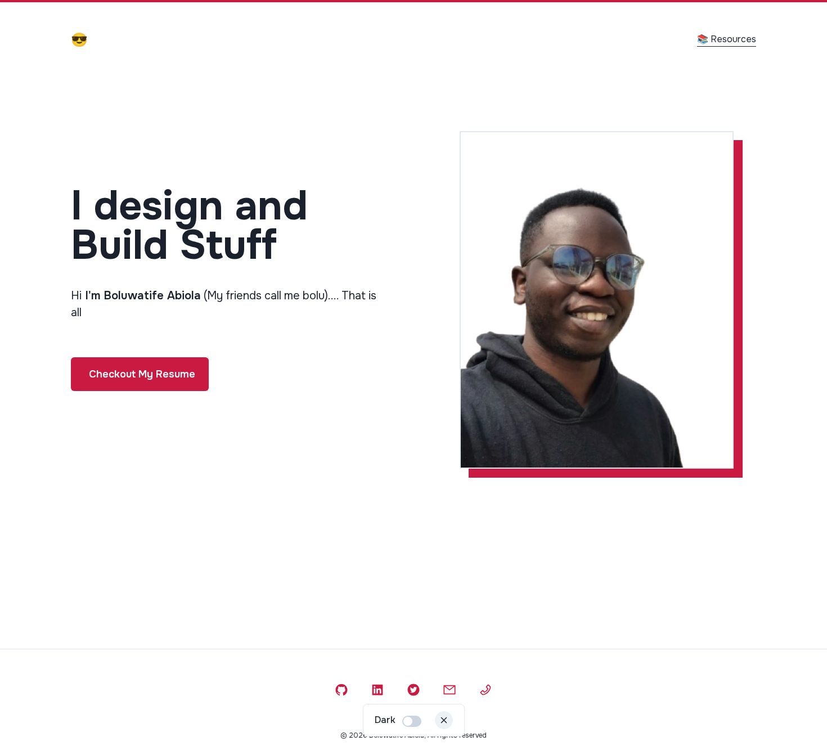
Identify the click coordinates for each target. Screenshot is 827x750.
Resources (726, 39)
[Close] (444, 720)
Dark (385, 720)
